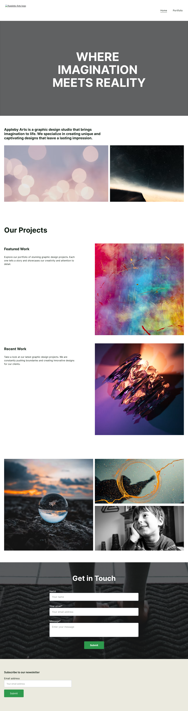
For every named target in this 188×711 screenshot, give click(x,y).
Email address (12, 678)
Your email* (55, 606)
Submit (94, 645)
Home (163, 10)
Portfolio (178, 10)
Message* (55, 621)
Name (52, 591)
